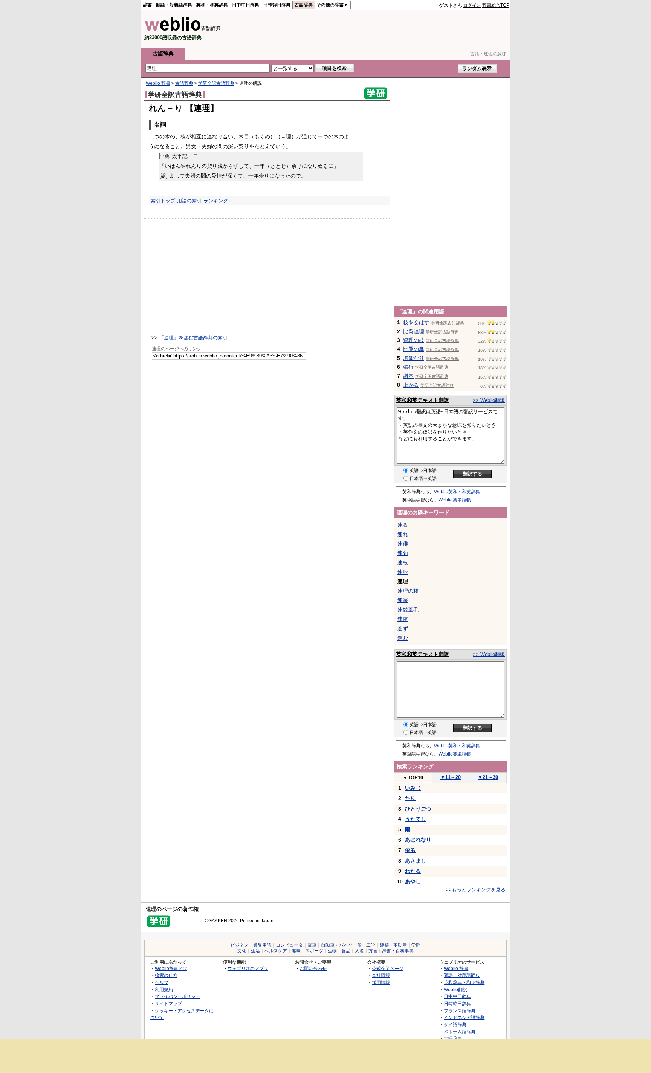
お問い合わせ (313, 968)
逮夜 (402, 619)
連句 (402, 553)
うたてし (415, 819)
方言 (372, 951)
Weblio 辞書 (158, 83)
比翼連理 (413, 331)
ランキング (215, 201)
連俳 (402, 544)
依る (410, 850)
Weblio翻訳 (455, 989)
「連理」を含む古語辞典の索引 (193, 337)
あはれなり (418, 840)
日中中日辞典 (245, 5)
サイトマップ (168, 1003)
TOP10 (413, 777)
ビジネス (240, 945)
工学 (370, 945)
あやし (413, 881)
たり (410, 798)
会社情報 (381, 975)
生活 (255, 951)
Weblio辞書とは (171, 968)
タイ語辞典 (455, 1024)
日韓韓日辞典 (276, 5)
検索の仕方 (166, 975)
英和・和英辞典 (212, 5)
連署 (402, 600)
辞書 (147, 5)
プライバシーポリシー (177, 996)
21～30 (488, 777)
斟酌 (408, 376)
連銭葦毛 (408, 610)
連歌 (402, 572)
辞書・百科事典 (398, 951)
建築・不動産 (393, 945)
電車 (311, 945)
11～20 (450, 777)
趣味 (296, 951)
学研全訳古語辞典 (216, 83)
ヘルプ (161, 982)
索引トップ (163, 201)
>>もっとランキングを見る (476, 889)
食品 (345, 951)
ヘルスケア (275, 951)
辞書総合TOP (495, 5)
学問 (415, 945)
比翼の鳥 (413, 349)
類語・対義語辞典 (174, 5)
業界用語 (262, 945)
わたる (413, 871)
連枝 (402, 562)
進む (402, 638)
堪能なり (413, 358)
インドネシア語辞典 (464, 1017)
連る (402, 525)
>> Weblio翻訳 (489, 400)
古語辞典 (304, 5)
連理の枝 (413, 340)
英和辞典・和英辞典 (464, 982)
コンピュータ (289, 945)
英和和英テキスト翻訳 (422, 400)
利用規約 (164, 989)
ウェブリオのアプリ (248, 968)
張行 (408, 367)
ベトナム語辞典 (459, 1031)
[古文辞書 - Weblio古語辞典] (172, 29)
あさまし (415, 861)
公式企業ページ (387, 968)
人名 (359, 951)
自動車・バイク (337, 945)
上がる (411, 385)
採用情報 (381, 982)
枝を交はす (416, 322)
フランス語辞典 (459, 1010)
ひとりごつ (418, 809)
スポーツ (314, 951)
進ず (402, 628)
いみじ (413, 788)
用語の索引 (189, 201)
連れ (402, 534)
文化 (241, 951)
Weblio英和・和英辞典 (457, 491)
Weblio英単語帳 (455, 500)
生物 (332, 951)
